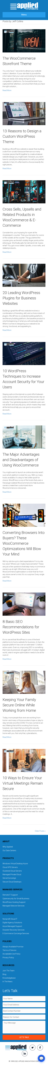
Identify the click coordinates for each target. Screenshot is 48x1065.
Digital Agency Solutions (12, 923)
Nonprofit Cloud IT (10, 919)
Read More (7, 90)
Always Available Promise (13, 947)
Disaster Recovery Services (13, 930)
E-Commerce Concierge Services (16, 933)
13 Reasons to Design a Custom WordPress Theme (22, 136)
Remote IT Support (10, 895)
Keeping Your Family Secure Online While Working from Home (19, 705)
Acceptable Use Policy (11, 954)
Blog (4, 974)
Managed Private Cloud (12, 874)
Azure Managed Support (12, 926)
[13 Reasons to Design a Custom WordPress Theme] (24, 113)
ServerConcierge (9, 878)
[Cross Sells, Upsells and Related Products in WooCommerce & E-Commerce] (24, 192)
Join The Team (8, 971)
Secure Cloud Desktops (12, 882)
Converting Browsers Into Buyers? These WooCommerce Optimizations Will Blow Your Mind (24, 543)
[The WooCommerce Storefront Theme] (24, 41)
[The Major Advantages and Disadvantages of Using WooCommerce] (24, 437)
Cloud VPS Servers (10, 867)
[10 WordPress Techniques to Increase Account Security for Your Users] (24, 353)
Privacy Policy (8, 958)
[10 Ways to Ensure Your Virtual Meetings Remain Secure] (24, 760)
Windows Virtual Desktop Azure (15, 864)
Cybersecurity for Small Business (16, 899)
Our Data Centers (9, 850)
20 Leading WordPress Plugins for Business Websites (21, 298)
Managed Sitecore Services (13, 906)
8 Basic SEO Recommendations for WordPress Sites (21, 627)
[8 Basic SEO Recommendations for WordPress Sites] (24, 604)
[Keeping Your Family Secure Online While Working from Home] (24, 682)
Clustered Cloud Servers (12, 871)
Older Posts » (40, 831)
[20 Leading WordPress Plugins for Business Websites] (24, 275)
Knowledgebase (9, 978)
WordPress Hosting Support (14, 902)
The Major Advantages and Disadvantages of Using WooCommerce (21, 459)
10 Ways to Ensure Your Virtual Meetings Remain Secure (23, 783)
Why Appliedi (8, 847)
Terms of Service (9, 950)
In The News (7, 982)
